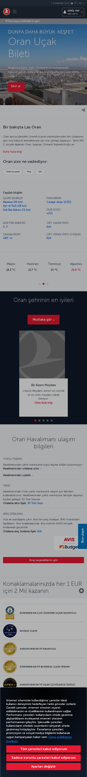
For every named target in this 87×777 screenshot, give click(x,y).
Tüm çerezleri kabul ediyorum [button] (43, 749)
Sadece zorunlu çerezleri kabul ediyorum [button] (44, 757)
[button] (43, 766)
